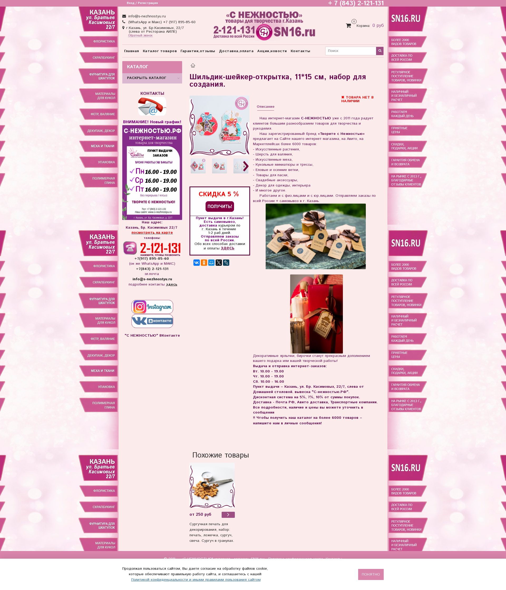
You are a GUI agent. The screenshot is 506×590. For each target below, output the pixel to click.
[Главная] (193, 66)
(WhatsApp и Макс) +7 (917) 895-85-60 (161, 22)
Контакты (300, 51)
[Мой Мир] (211, 262)
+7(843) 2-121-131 (152, 269)
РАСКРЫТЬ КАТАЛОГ (146, 78)
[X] (219, 262)
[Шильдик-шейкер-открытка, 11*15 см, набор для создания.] (219, 125)
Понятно (371, 574)
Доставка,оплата (236, 51)
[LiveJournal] (226, 262)
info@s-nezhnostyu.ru (146, 16)
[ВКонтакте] (196, 262)
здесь (227, 248)
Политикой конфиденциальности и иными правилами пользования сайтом (196, 579)
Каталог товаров (160, 51)
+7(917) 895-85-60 (152, 258)
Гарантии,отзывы (198, 51)
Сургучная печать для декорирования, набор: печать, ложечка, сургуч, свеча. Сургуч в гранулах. (211, 532)
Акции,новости (272, 51)
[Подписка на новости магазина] (220, 206)
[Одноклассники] (204, 262)
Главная (131, 51)
